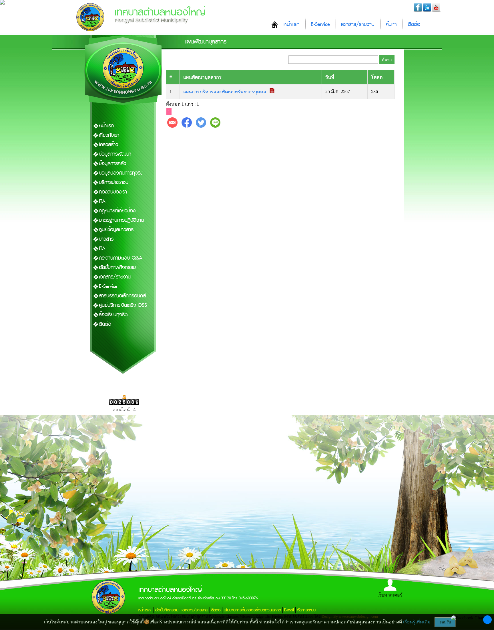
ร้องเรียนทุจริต (113, 315)
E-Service (320, 24)
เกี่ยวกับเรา (109, 135)
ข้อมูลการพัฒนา (115, 154)
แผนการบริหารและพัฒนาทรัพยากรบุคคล (225, 91)
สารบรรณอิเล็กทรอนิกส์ (122, 296)
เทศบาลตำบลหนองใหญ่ (160, 12)
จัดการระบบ (306, 610)
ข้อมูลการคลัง (112, 163)
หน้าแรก (291, 24)
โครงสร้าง (108, 145)
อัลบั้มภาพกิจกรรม (117, 267)
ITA (102, 201)
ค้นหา (391, 24)
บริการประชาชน (113, 182)
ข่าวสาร (106, 239)
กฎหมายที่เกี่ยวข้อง (117, 211)
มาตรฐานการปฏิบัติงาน (121, 220)
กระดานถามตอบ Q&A (120, 258)
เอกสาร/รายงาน (357, 24)
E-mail (289, 610)
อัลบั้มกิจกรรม (166, 610)
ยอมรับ (445, 622)
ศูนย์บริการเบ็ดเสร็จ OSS (123, 305)
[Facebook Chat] (467, 618)
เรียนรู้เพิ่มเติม (417, 621)
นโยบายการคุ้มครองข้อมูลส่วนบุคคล (252, 610)
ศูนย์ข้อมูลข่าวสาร (116, 230)
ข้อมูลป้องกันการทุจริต (121, 173)
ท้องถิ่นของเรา (113, 192)
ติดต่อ (414, 24)
